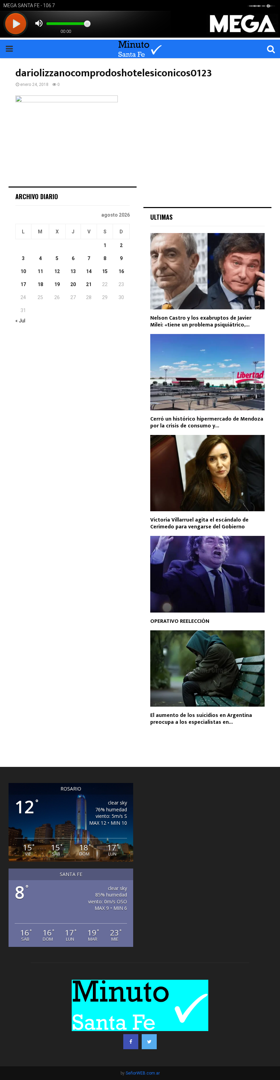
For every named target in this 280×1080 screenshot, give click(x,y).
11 (40, 271)
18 (40, 284)
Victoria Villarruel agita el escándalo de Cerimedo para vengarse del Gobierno (199, 523)
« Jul (20, 320)
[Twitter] (149, 1041)
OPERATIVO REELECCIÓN (179, 621)
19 (57, 284)
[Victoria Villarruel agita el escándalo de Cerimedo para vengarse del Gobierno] (207, 473)
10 (23, 271)
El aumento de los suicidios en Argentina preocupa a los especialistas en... (201, 719)
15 (105, 271)
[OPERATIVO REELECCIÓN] (207, 574)
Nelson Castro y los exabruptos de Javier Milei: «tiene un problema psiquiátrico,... (200, 321)
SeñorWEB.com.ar (143, 1073)
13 (73, 271)
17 (23, 284)
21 (89, 284)
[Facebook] (130, 1041)
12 (57, 271)
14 (89, 271)
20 (73, 284)
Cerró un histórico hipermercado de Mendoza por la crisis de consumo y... (206, 422)
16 (121, 271)
